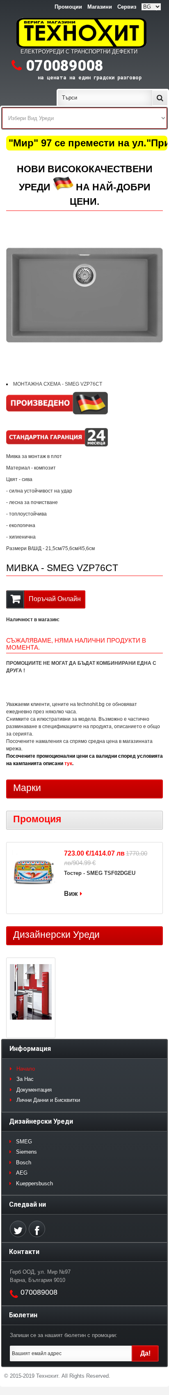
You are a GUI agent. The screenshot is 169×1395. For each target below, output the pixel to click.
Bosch (23, 1162)
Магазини (99, 7)
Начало (25, 1069)
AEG (21, 1173)
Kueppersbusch (34, 1183)
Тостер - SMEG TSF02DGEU (99, 873)
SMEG (24, 1141)
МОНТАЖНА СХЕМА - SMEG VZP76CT (57, 384)
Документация (34, 1090)
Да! (145, 1353)
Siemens (26, 1152)
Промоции (68, 7)
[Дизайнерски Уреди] (31, 993)
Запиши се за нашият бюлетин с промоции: (63, 1335)
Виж (71, 893)
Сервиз (126, 7)
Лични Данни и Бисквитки (48, 1100)
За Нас (25, 1079)
